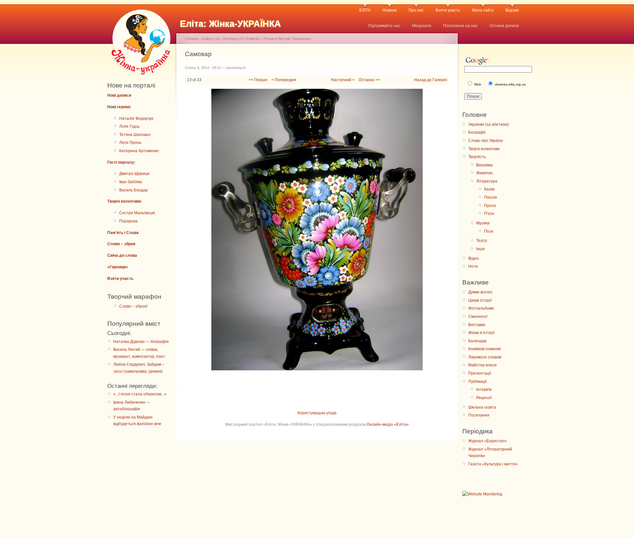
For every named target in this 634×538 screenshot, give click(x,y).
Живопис (484, 173)
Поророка (128, 221)
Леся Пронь (130, 142)
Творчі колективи (124, 201)
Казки (489, 189)
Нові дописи (119, 95)
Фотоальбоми (481, 308)
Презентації (479, 373)
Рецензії (484, 397)
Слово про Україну (485, 140)
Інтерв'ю (484, 389)
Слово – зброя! (133, 306)
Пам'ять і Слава (123, 232)
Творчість (477, 156)
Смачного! (477, 316)
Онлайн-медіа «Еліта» (388, 424)
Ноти (473, 266)
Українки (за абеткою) (488, 124)
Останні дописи (504, 25)
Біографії (476, 132)
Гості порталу (120, 162)
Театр (481, 240)
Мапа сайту (483, 10)
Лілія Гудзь (129, 126)
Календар (477, 341)
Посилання (478, 415)
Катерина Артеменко (139, 151)
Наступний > (343, 80)
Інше (480, 249)
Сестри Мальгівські (137, 213)
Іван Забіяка (130, 182)
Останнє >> (369, 80)
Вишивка (484, 165)
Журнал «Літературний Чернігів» (490, 452)
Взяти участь (448, 10)
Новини (389, 10)
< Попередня (283, 80)
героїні (123, 107)
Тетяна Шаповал (135, 134)
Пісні (488, 231)
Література (486, 181)
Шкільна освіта (482, 407)
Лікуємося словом (484, 357)
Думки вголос (480, 292)
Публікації (477, 381)
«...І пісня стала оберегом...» (139, 394)
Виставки (476, 324)
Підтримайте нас (384, 25)
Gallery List (211, 39)
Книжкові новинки (484, 349)
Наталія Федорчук (136, 118)
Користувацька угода (317, 413)
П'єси (489, 213)
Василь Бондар (133, 190)
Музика (483, 223)
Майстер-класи (482, 365)
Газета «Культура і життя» (493, 464)
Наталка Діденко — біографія (141, 341)
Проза (490, 205)
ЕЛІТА (364, 10)
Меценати (421, 25)
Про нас (416, 10)
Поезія (490, 197)
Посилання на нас (460, 25)
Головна (191, 39)
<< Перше (258, 80)
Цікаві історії (480, 300)
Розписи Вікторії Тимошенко (287, 39)
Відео (473, 258)
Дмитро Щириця (134, 173)
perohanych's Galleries (241, 39)
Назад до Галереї (430, 80)
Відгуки (512, 10)
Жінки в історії (481, 332)
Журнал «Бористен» (487, 441)
